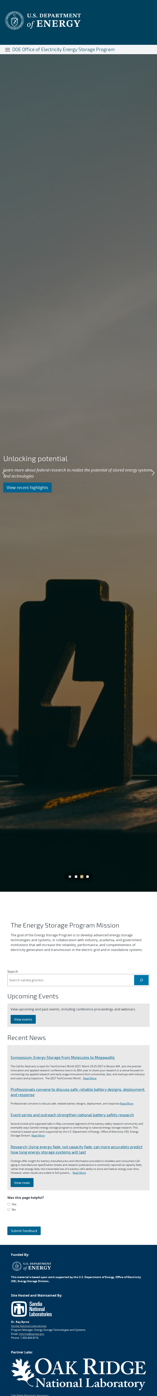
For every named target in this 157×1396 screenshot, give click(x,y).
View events (23, 1019)
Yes (14, 1204)
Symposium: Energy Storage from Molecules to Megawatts (63, 1057)
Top (145, 1391)
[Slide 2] (82, 876)
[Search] (141, 980)
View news (22, 1183)
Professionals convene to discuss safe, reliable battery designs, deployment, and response (78, 1092)
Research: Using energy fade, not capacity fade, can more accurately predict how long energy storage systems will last (76, 1149)
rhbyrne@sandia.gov (31, 1334)
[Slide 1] (76, 876)
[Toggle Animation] (70, 876)
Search (12, 971)
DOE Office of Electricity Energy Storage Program (63, 49)
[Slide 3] (87, 876)
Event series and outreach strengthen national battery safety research (72, 1114)
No (14, 1209)
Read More (89, 1078)
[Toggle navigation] (7, 49)
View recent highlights (27, 487)
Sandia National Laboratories (28, 1326)
